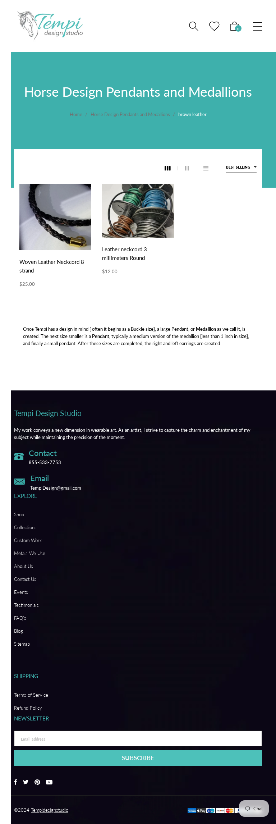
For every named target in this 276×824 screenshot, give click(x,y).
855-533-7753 (45, 462)
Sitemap (22, 644)
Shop (19, 514)
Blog (18, 631)
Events (21, 592)
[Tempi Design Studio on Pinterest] (37, 783)
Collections (25, 527)
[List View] (205, 168)
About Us (23, 566)
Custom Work (28, 540)
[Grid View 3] (171, 168)
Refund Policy (28, 708)
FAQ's (20, 618)
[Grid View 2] (190, 168)
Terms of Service (31, 695)
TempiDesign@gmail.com (55, 488)
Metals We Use (29, 553)
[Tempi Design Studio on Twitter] (25, 783)
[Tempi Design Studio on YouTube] (49, 783)
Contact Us (25, 579)
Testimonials (26, 605)
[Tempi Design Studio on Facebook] (15, 783)
